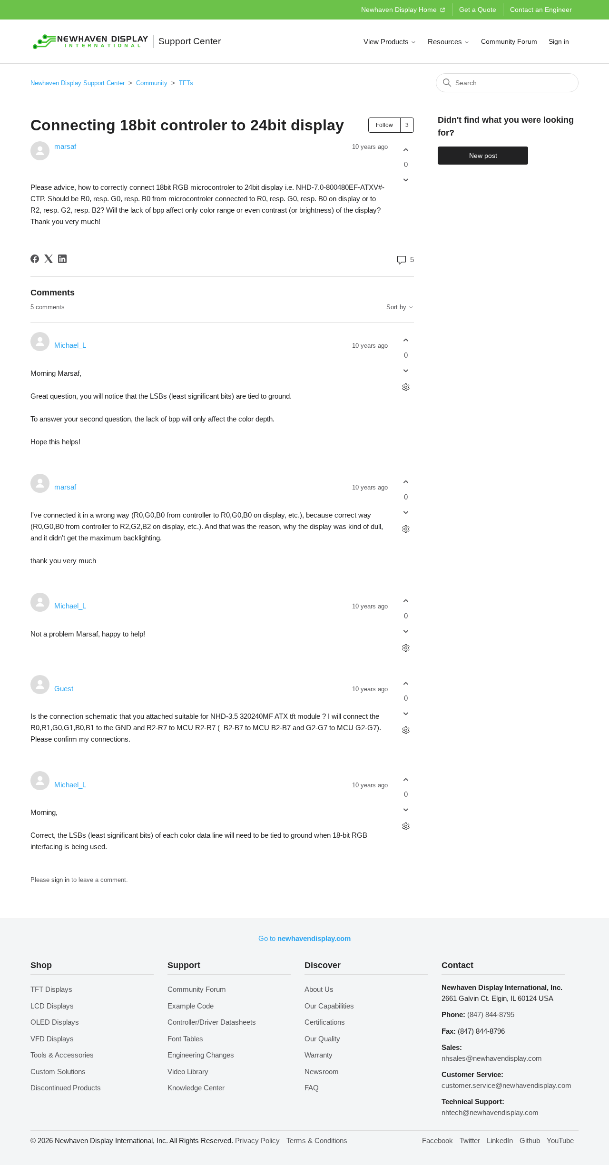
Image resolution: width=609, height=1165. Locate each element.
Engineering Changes (200, 1055)
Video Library (187, 1071)
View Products (387, 42)
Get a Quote (477, 9)
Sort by (397, 307)
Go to (304, 938)
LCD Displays (52, 1006)
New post (483, 155)
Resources (446, 42)
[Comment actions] (405, 387)
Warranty (318, 1055)
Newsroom (321, 1071)
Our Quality (322, 1039)
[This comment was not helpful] (405, 370)
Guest (63, 689)
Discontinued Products (65, 1088)
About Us (319, 989)
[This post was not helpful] (405, 180)
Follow (384, 125)
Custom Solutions (58, 1071)
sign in (60, 879)
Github (530, 1140)
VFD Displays (52, 1039)
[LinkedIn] (62, 259)
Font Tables (185, 1039)
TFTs (186, 83)
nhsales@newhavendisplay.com (492, 1058)
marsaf (65, 146)
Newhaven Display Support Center (77, 83)
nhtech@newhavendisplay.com (490, 1112)
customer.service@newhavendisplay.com (506, 1085)
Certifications (324, 1022)
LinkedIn (500, 1140)
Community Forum (509, 41)
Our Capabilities (329, 1006)
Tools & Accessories (62, 1055)
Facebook (437, 1140)
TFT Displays (51, 989)
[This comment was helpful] (405, 340)
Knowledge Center (196, 1088)
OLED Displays (54, 1022)
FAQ (311, 1088)
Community (151, 83)
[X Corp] (48, 259)
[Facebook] (34, 259)
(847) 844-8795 (490, 1014)
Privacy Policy (257, 1140)
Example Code (190, 1006)
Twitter (470, 1140)
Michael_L (70, 345)
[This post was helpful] (405, 149)
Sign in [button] (559, 41)
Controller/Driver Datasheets (211, 1022)
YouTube (560, 1140)
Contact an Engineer (541, 9)
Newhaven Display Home (400, 9)
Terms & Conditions (316, 1140)
